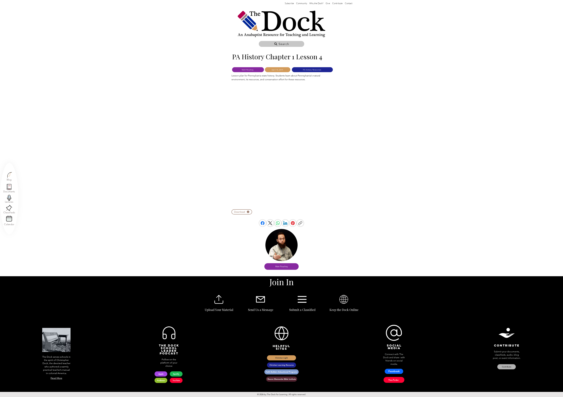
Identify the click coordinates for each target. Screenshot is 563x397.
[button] (281, 44)
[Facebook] (262, 223)
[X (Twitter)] (270, 223)
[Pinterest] (292, 223)
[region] (9, 176)
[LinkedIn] (285, 223)
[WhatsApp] (277, 223)
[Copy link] (300, 223)
